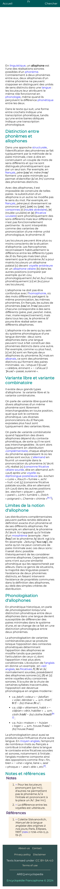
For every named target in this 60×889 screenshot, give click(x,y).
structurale (39, 147)
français (10, 172)
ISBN (25, 832)
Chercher (51, 3)
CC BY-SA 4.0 (44, 860)
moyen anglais (30, 741)
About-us (24, 848)
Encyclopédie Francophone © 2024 (30, 880)
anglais (49, 662)
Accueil (7, 3)
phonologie (13, 97)
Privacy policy (22, 854)
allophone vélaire (24, 268)
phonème (31, 71)
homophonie (37, 293)
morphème (19, 535)
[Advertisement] (30, 36)
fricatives (26, 669)
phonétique (46, 100)
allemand (39, 457)
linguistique (18, 65)
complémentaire (16, 451)
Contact (37, 848)
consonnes (12, 209)
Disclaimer (39, 854)
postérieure (30, 476)
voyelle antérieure (41, 265)
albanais (10, 358)
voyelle (31, 472)
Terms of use (30, 865)
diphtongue (13, 476)
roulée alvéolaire (35, 209)
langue (46, 87)
